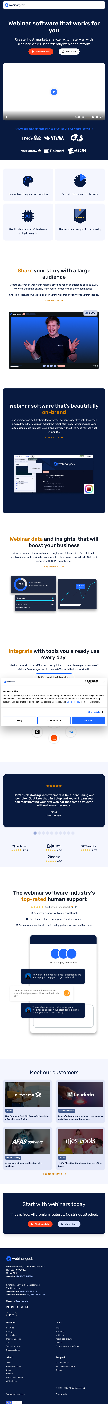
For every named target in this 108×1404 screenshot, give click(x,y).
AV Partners (11, 1381)
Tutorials (59, 1342)
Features (10, 1328)
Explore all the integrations (55, 677)
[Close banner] (104, 682)
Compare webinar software (67, 1346)
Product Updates (13, 1339)
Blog (58, 1328)
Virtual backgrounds (64, 1339)
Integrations (11, 1335)
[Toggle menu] (99, 5)
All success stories (52, 1173)
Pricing (9, 1331)
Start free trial (42, 51)
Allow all (88, 720)
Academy (60, 1331)
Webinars (60, 1335)
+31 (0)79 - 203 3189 (35, 1294)
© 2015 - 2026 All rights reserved (70, 1388)
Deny (19, 720)
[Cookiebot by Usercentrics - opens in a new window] (86, 682)
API (7, 1342)
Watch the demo (13, 1346)
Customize (53, 720)
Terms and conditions (15, 1394)
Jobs (8, 1370)
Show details (94, 712)
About (9, 1357)
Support (60, 1357)
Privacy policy (62, 1394)
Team (8, 1362)
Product (11, 1322)
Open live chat (22, 1301)
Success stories (13, 1350)
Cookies (59, 1370)
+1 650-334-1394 (24, 1276)
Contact (9, 1374)
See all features (52, 566)
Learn (59, 1322)
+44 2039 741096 (28, 1291)
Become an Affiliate (14, 1377)
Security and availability (66, 1366)
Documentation (62, 1362)
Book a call (71, 51)
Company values (13, 1366)
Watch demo (71, 1224)
